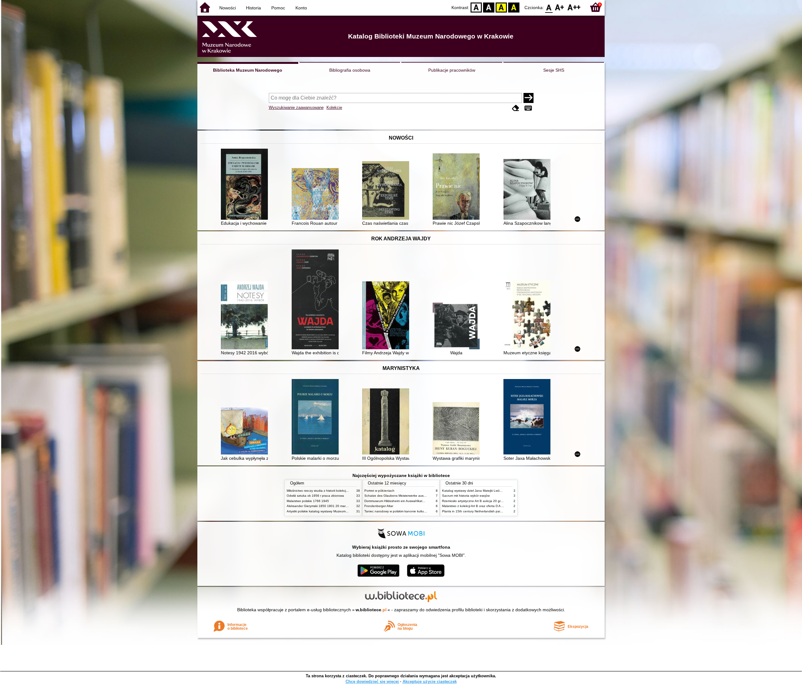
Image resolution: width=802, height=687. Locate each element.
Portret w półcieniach (379, 490)
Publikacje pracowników (451, 70)
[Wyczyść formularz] (516, 108)
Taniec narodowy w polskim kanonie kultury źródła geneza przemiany (414, 511)
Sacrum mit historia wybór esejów (466, 495)
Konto (301, 7)
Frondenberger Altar (378, 506)
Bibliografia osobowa (349, 70)
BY (513, 7)
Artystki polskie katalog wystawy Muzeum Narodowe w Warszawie (334, 511)
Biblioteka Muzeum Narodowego (247, 70)
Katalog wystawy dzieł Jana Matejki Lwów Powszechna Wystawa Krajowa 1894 (499, 490)
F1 (560, 7)
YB (501, 7)
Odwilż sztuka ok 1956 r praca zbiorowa (315, 495)
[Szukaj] (528, 98)
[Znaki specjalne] (528, 108)
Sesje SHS (553, 70)
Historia (253, 7)
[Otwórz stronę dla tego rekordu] (246, 185)
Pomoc (278, 7)
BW (489, 7)
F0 (549, 7)
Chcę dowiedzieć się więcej (372, 681)
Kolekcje (334, 107)
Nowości (227, 7)
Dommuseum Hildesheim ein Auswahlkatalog (396, 501)
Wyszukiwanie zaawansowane (296, 107)
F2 (574, 7)
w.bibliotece (371, 609)
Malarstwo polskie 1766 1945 (308, 501)
